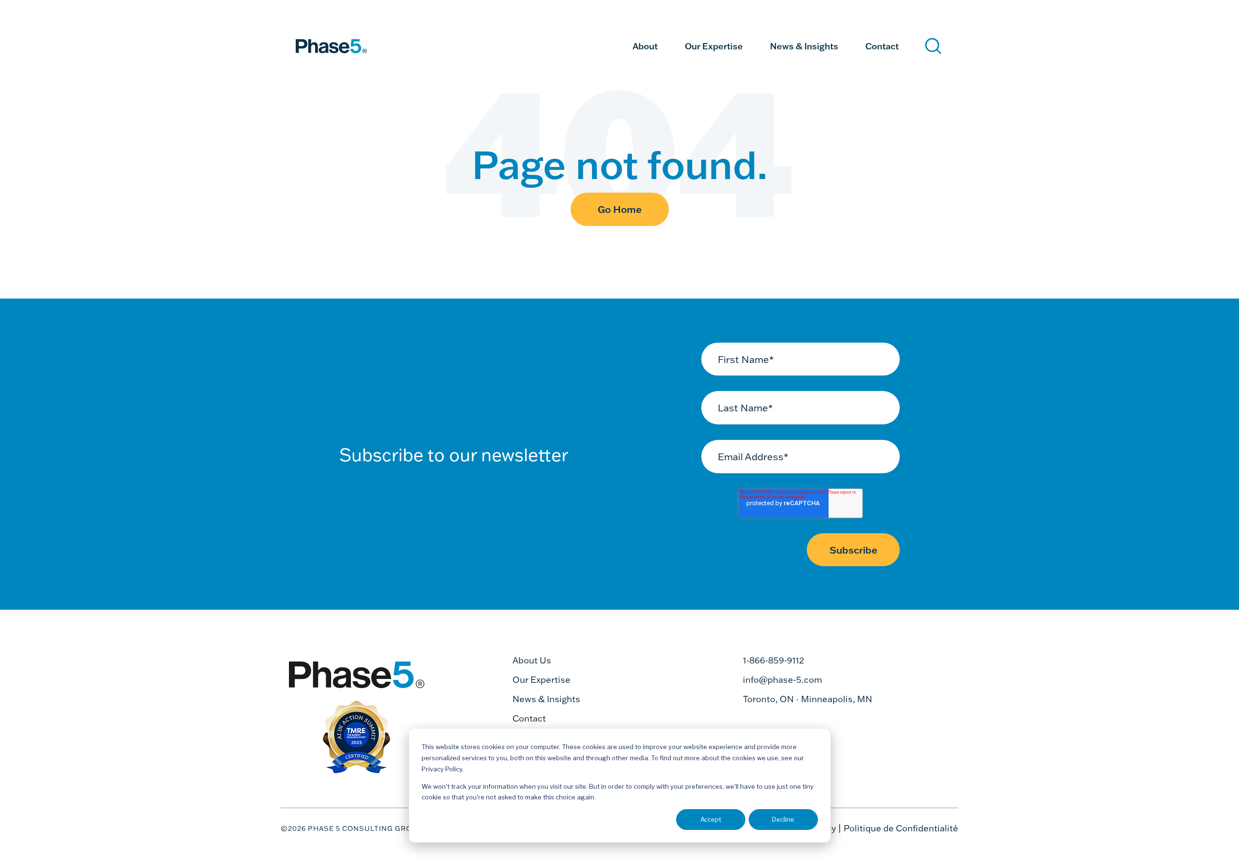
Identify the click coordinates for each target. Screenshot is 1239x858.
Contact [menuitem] (882, 46)
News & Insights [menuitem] (804, 46)
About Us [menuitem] (532, 660)
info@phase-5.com (782, 679)
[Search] (933, 46)
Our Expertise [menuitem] (714, 46)
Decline (783, 819)
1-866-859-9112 (773, 660)
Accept (710, 819)
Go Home (620, 209)
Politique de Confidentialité (901, 828)
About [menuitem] (645, 46)
